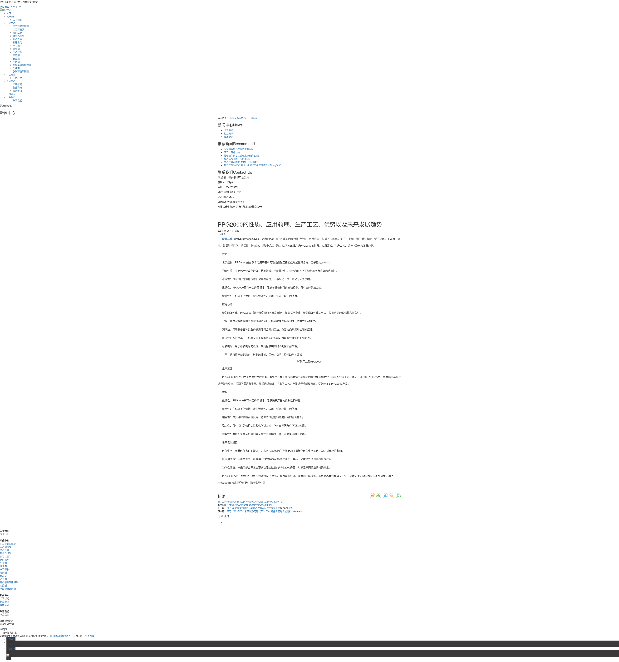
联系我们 (10, 97)
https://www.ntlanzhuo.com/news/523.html (250, 504)
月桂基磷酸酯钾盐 (22, 64)
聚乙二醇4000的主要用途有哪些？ (241, 162)
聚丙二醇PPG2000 (227, 501)
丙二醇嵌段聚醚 (21, 26)
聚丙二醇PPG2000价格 (248, 501)
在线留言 (10, 93)
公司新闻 (17, 84)
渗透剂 (16, 55)
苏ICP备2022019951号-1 (60, 635)
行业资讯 (17, 87)
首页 (8, 13)
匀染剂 (16, 68)
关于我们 (10, 16)
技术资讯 (17, 90)
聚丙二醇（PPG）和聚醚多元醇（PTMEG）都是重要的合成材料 (259, 511)
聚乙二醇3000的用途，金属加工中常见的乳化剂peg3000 (252, 165)
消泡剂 (16, 61)
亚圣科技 (89, 635)
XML (19, 6)
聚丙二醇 (17, 32)
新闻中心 (10, 81)
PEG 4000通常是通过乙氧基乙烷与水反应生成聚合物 (253, 508)
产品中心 (10, 23)
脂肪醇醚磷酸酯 (21, 71)
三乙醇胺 (17, 52)
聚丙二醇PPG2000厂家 (271, 501)
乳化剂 (16, 48)
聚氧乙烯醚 (18, 35)
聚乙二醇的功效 (232, 152)
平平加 (16, 45)
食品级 (16, 58)
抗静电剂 (17, 42)
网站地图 (4, 6)
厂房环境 (10, 74)
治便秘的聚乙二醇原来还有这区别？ (242, 155)
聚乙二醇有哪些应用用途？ (237, 158)
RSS (13, 6)
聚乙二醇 (17, 39)
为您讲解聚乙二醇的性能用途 (238, 149)
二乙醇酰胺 (18, 29)
